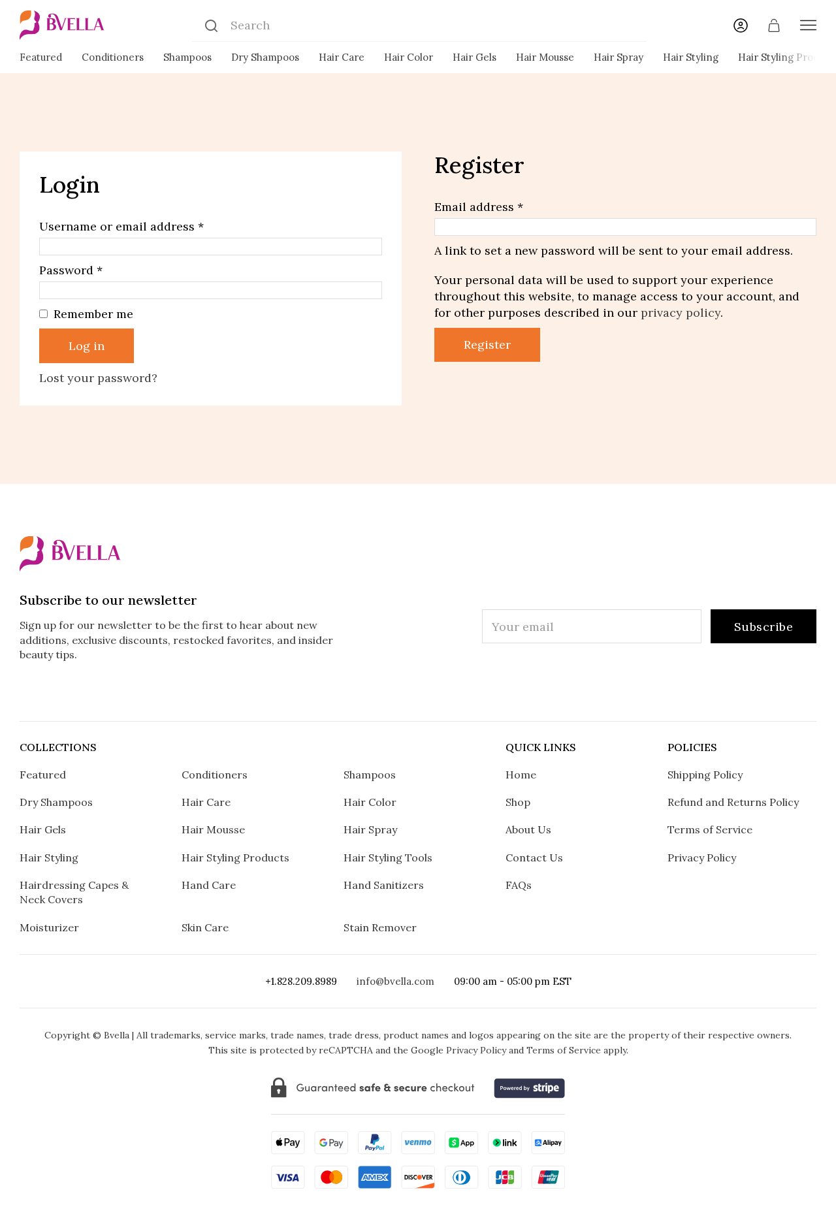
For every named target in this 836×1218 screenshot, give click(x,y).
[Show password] (369, 290)
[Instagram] (337, 692)
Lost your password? (98, 377)
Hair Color (408, 57)
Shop (518, 802)
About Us (528, 829)
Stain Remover (380, 927)
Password (71, 270)
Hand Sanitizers (384, 884)
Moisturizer (49, 927)
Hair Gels (474, 57)
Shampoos (187, 57)
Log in (86, 345)
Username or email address (121, 226)
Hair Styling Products (235, 857)
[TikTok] (418, 692)
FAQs (519, 884)
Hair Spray (618, 57)
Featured (41, 57)
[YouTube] (499, 692)
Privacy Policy (701, 857)
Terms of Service (709, 829)
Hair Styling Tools (388, 857)
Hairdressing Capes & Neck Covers (74, 892)
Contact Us (534, 857)
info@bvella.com (395, 981)
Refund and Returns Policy (733, 802)
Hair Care (341, 57)
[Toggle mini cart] (773, 25)
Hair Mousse (545, 57)
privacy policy (680, 312)
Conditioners (113, 57)
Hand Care (209, 884)
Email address (478, 206)
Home (521, 774)
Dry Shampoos (265, 57)
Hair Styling (690, 57)
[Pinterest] (458, 692)
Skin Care (205, 927)
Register (487, 344)
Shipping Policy (705, 774)
